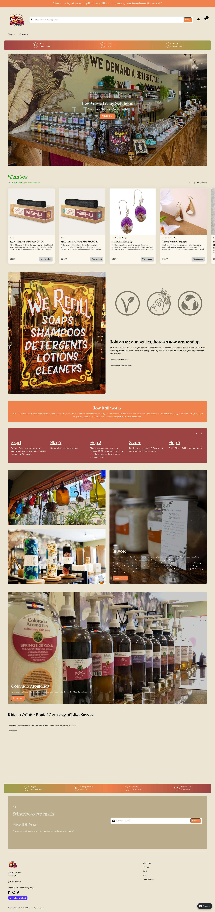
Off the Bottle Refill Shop (22, 908)
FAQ (145, 871)
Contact (146, 867)
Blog (145, 875)
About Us (147, 863)
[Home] (12, 864)
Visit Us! (107, 116)
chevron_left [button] (189, 182)
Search (187, 20)
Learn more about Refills (120, 366)
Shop (11, 34)
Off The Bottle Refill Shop (42, 726)
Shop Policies (148, 879)
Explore (23, 34)
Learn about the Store (119, 360)
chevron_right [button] (194, 182)
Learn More (120, 578)
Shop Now (18, 698)
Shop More (202, 183)
